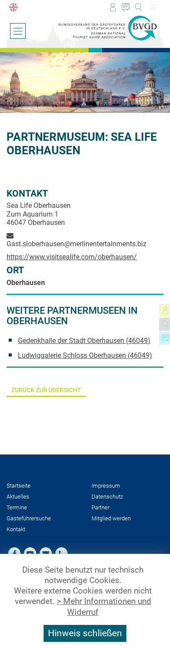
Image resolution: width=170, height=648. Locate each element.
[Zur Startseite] (108, 28)
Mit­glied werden (111, 518)
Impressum (106, 485)
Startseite (19, 485)
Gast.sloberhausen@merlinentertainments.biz (76, 244)
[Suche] (138, 7)
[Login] (113, 7)
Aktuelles (18, 496)
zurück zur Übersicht (46, 390)
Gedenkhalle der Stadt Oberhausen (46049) (84, 340)
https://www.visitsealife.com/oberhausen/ (72, 257)
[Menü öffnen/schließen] (18, 31)
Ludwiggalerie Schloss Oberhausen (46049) (85, 355)
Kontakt (16, 529)
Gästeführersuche (29, 518)
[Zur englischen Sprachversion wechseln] (13, 7)
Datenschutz (107, 496)
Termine (17, 507)
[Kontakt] (126, 7)
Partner (100, 507)
